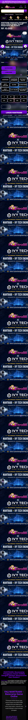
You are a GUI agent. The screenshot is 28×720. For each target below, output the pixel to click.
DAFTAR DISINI (8, 68)
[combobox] (12, 11)
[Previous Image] (2, 46)
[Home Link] (9, 7)
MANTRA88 (4, 680)
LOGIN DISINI (8, 72)
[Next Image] (25, 46)
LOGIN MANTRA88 (14, 113)
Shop (2, 7)
